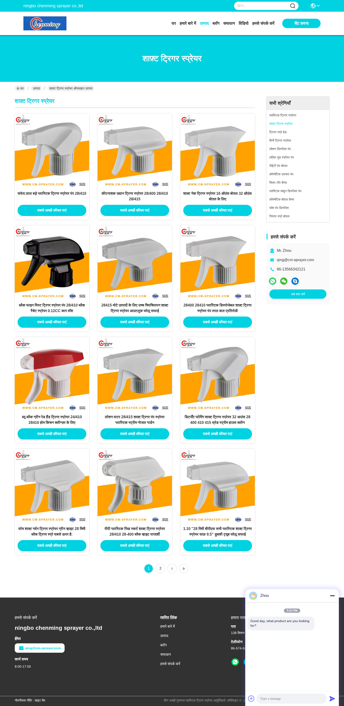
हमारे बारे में (188, 23)
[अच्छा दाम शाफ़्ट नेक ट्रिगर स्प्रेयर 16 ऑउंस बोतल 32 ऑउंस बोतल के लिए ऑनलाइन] (217, 151)
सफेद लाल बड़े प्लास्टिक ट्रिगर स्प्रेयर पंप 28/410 (52, 193)
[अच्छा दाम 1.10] (217, 486)
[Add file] (251, 698)
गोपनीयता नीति (23, 700)
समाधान (229, 23)
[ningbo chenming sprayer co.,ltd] (49, 23)
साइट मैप (40, 700)
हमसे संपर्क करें (263, 23)
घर (174, 23)
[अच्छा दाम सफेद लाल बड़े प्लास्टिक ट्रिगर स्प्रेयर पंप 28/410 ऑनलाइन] (52, 151)
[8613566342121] (235, 662)
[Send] (332, 698)
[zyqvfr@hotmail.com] (295, 281)
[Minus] (332, 595)
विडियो (244, 23)
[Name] (293, 6)
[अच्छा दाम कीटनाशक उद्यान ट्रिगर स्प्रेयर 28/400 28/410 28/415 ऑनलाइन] (135, 151)
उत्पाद (204, 23)
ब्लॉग (216, 23)
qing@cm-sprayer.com (295, 260)
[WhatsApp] (272, 281)
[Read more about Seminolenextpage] (172, 568)
